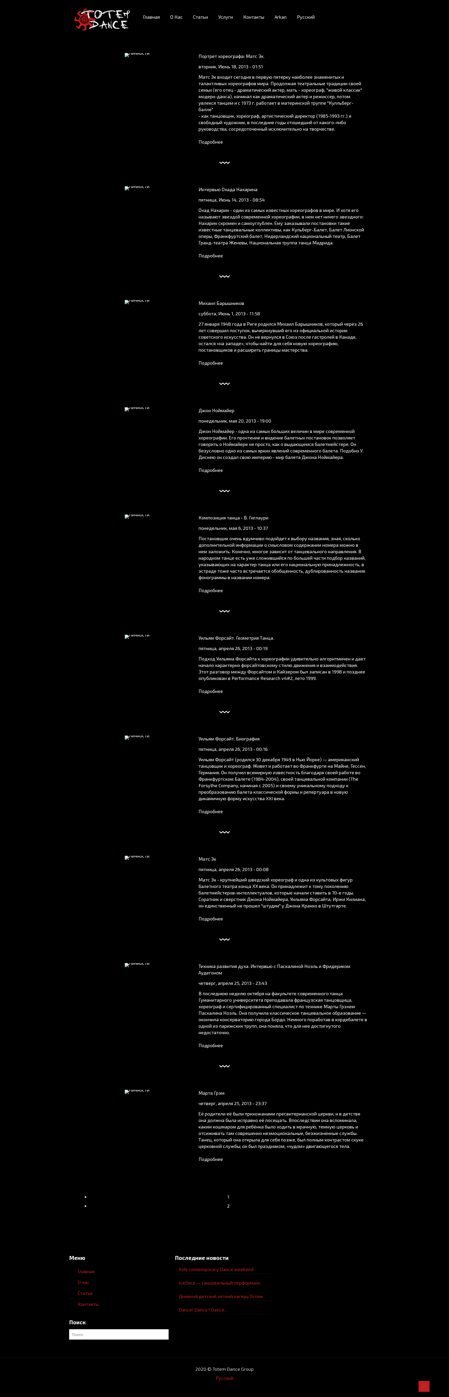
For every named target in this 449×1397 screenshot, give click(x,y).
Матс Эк (207, 859)
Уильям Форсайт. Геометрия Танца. (236, 638)
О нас (83, 1282)
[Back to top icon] (424, 1386)
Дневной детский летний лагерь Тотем (221, 1296)
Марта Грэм (211, 1093)
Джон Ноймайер (216, 410)
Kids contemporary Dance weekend (216, 1269)
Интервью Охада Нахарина (228, 189)
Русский (224, 1378)
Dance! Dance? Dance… (203, 1310)
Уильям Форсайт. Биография (229, 738)
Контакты (88, 1304)
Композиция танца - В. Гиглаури (233, 517)
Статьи (85, 1293)
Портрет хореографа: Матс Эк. (232, 56)
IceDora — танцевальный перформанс (220, 1283)
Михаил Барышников (221, 303)
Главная (86, 1271)
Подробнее (211, 142)
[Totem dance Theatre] (102, 17)
